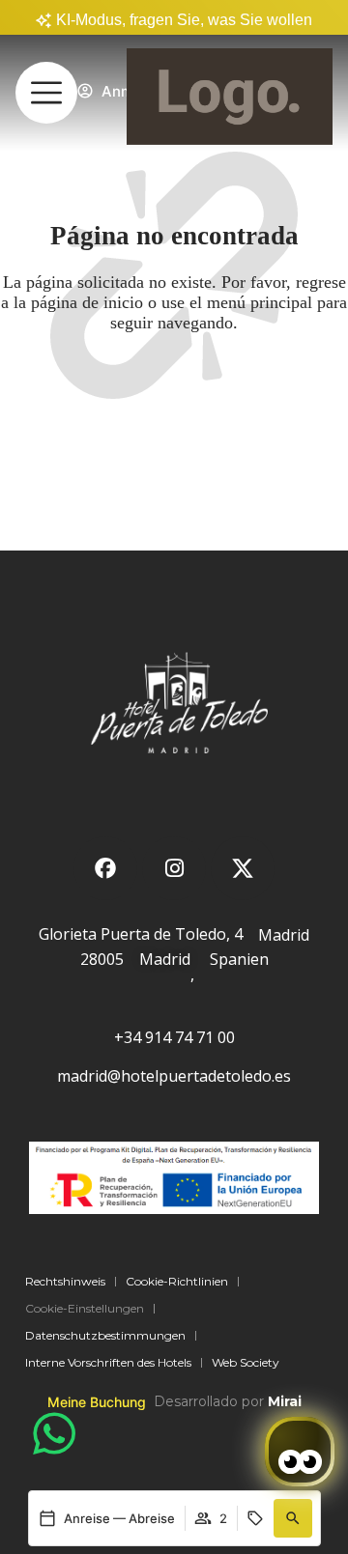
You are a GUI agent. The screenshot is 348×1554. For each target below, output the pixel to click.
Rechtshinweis (65, 1281)
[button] (293, 1518)
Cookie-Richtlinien (177, 1281)
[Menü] (46, 93)
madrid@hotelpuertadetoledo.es (174, 1076)
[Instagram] (174, 868)
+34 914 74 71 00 (174, 1037)
